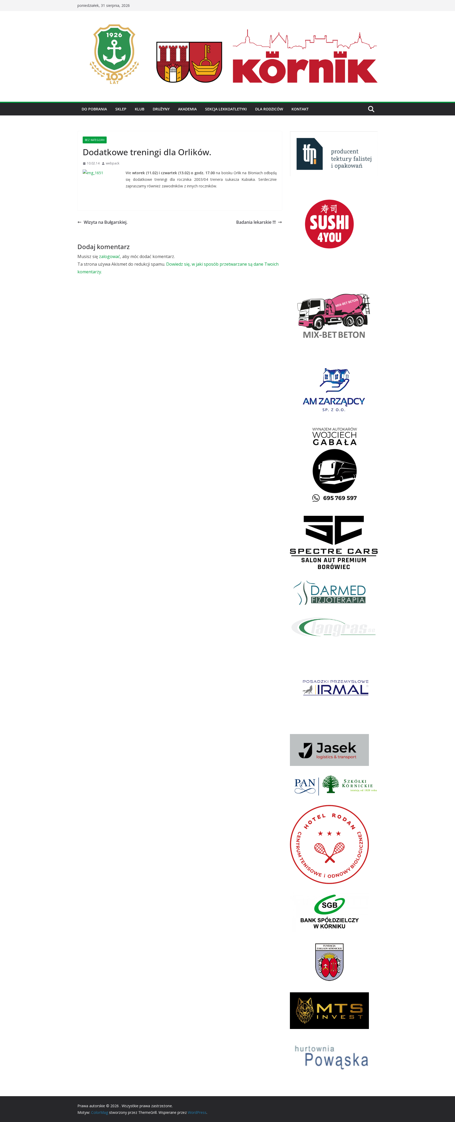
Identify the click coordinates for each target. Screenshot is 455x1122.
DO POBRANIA (94, 108)
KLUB (139, 108)
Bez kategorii (95, 140)
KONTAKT (300, 108)
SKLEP (120, 108)
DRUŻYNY (161, 108)
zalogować (109, 256)
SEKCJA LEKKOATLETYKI (226, 108)
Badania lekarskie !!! (256, 222)
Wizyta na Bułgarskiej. (105, 222)
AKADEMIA (187, 108)
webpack (112, 163)
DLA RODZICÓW (269, 108)
